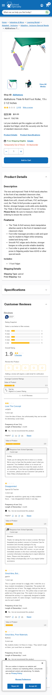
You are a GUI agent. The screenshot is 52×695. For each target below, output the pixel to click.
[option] (12, 90)
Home (4, 22)
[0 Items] (47, 5)
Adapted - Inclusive (10, 26)
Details (30, 141)
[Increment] (21, 151)
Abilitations (18, 95)
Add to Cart (26, 160)
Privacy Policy (16, 673)
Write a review (28, 107)
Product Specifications (30, 135)
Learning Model (33, 22)
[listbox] (20, 90)
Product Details (10, 135)
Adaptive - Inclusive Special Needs (35, 26)
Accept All (33, 686)
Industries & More (17, 22)
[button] (41, 5)
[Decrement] (6, 151)
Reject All (15, 686)
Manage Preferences (23, 679)
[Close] (42, 663)
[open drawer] (3, 5)
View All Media (43, 85)
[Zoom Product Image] (44, 47)
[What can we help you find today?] (47, 12)
